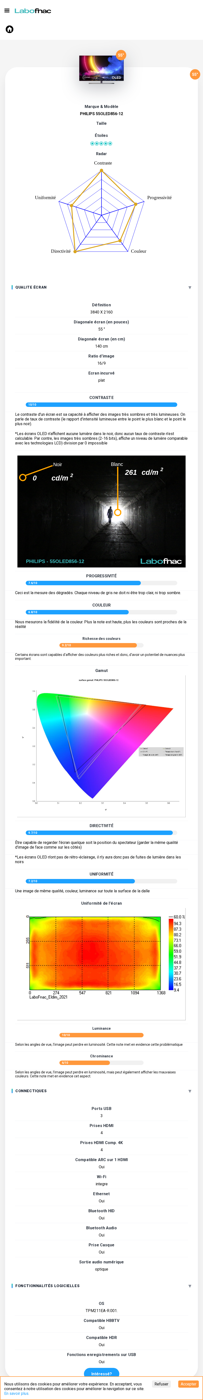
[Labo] (33, 9)
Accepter (188, 1384)
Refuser (161, 1384)
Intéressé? (101, 1374)
